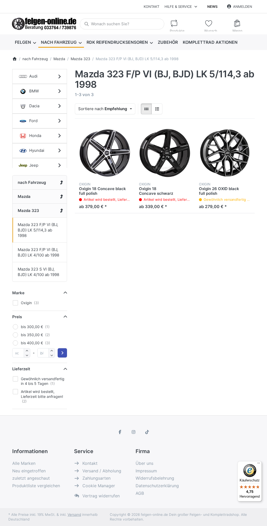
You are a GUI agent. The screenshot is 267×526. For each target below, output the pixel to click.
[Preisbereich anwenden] (62, 353)
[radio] (146, 108)
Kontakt (151, 6)
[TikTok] (147, 432)
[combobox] (122, 23)
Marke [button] (18, 292)
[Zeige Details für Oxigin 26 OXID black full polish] (225, 153)
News (212, 6)
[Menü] (259, 464)
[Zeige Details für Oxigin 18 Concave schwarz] (165, 153)
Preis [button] (17, 316)
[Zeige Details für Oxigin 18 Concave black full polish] (105, 153)
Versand (74, 514)
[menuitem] (25, 42)
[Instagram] (133, 432)
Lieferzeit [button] (21, 368)
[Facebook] (120, 432)
